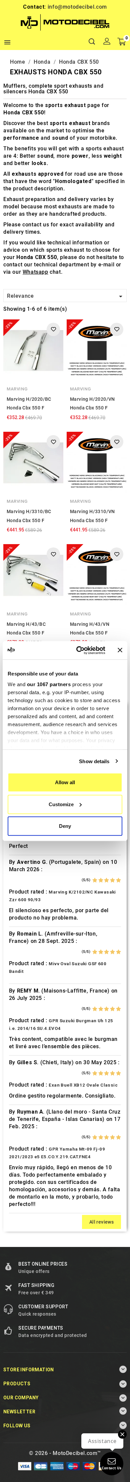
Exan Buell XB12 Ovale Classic (83, 1085)
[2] (101, 880)
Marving (17, 388)
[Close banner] (120, 650)
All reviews (101, 1222)
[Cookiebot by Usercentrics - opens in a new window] (78, 650)
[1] (95, 880)
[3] (106, 880)
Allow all (65, 782)
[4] (112, 880)
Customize (61, 804)
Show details (94, 761)
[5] (118, 880)
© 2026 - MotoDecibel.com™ (65, 1453)
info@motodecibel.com (77, 7)
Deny (65, 826)
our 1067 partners (49, 684)
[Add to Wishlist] (53, 329)
